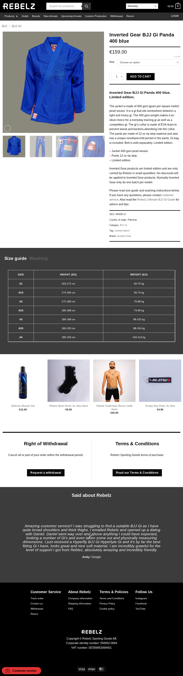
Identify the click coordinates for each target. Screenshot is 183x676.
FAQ (70, 608)
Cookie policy (107, 608)
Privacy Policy (107, 603)
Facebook (141, 603)
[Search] (86, 6)
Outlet (25, 16)
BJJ (4, 26)
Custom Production (96, 16)
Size (111, 62)
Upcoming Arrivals (71, 16)
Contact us (37, 603)
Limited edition (122, 230)
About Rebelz (79, 592)
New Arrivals (51, 16)
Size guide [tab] (15, 258)
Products (9, 16)
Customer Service (46, 592)
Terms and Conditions (112, 598)
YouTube (140, 608)
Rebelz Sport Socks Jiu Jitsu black (68, 405)
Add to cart (140, 76)
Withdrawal (116, 16)
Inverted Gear (124, 236)
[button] (174, 6)
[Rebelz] (19, 6)
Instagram (141, 598)
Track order (37, 598)
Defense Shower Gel (23, 405)
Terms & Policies (114, 592)
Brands (36, 16)
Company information (80, 598)
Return (130, 16)
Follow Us (143, 592)
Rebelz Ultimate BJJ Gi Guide (156, 199)
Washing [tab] (38, 258)
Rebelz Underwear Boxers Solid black (114, 407)
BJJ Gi (16, 26)
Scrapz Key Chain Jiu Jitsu (160, 405)
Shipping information (79, 603)
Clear (177, 57)
